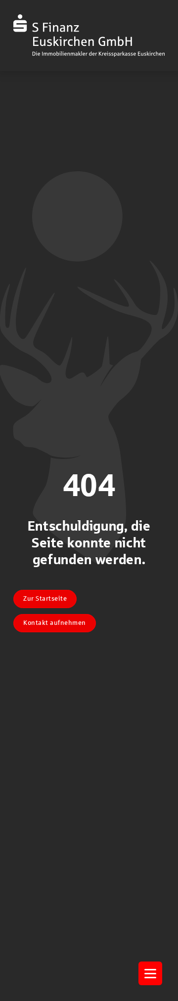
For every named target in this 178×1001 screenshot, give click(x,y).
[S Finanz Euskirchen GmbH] (89, 35)
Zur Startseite (45, 598)
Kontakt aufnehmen (54, 622)
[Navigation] (150, 973)
